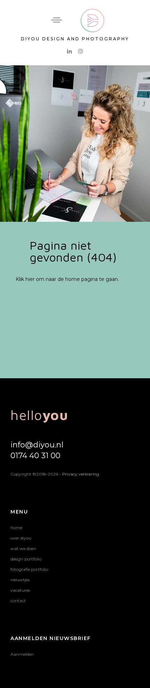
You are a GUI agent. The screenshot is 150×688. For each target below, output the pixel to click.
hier (30, 279)
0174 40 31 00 (35, 455)
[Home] (92, 13)
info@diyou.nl (36, 445)
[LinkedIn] (69, 51)
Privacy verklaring (80, 474)
